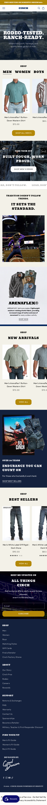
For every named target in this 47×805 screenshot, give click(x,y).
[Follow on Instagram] (6, 777)
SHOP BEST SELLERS (11, 481)
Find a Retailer (9, 652)
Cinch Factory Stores (12, 657)
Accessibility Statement (35, 800)
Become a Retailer (10, 722)
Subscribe (23, 613)
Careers (6, 683)
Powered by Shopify (33, 786)
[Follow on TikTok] (12, 777)
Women (23, 72)
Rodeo (5, 679)
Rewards (6, 687)
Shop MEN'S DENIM (23, 169)
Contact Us (7, 714)
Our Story (6, 670)
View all (23, 402)
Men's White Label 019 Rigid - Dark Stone (16, 546)
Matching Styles (9, 644)
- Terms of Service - (23, 797)
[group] (23, 296)
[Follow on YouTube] (9, 777)
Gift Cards (7, 648)
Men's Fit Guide (9, 740)
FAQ (4, 705)
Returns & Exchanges (11, 700)
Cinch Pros (7, 674)
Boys (39, 72)
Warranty (6, 709)
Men (7, 72)
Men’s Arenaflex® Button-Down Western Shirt (16, 119)
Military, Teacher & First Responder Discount (22, 727)
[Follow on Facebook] (3, 777)
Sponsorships (8, 718)
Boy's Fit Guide (9, 749)
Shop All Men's (23, 133)
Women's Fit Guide (10, 744)
